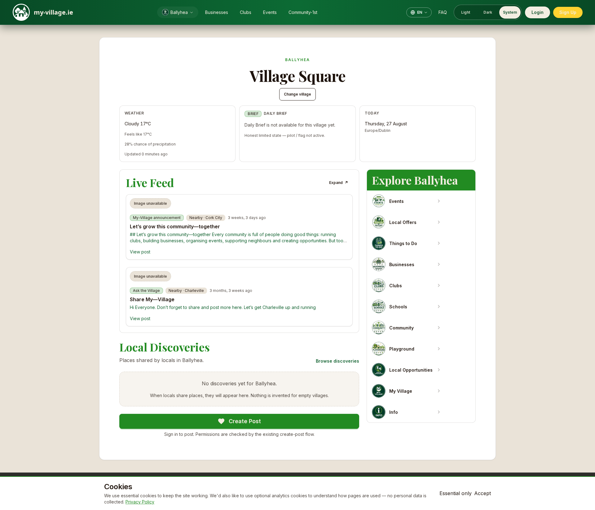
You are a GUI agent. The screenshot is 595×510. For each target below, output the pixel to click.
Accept (482, 493)
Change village (297, 94)
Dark (487, 12)
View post (140, 251)
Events (270, 12)
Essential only (455, 493)
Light (465, 12)
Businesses (216, 12)
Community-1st (303, 12)
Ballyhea (179, 12)
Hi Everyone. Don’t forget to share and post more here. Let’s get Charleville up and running (223, 307)
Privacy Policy (140, 501)
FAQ (443, 12)
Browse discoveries (337, 361)
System (510, 12)
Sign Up (567, 12)
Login (537, 12)
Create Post (245, 421)
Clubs (245, 12)
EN (419, 12)
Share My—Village (152, 299)
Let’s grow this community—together (175, 226)
